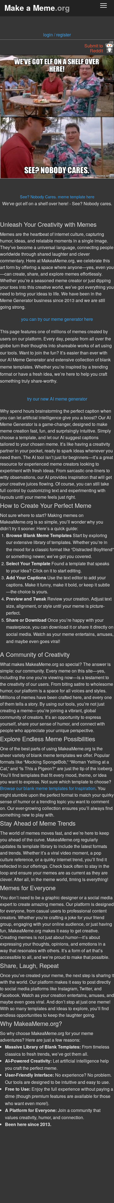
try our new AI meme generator (57, 399)
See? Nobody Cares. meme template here (57, 196)
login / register (57, 34)
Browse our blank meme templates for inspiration (47, 788)
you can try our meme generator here (57, 319)
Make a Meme (37, 7)
